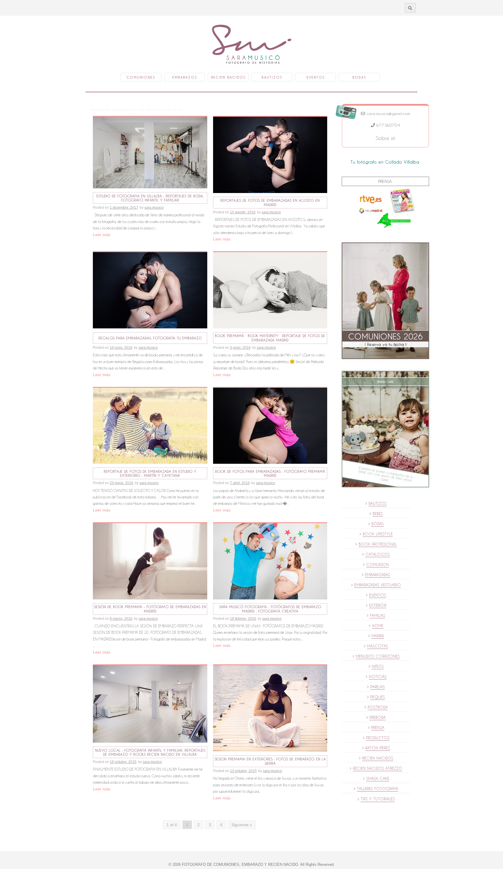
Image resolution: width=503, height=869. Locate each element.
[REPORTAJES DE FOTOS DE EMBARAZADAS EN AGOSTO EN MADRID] (270, 154)
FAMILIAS (377, 615)
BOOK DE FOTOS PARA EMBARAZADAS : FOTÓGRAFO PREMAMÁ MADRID (270, 473)
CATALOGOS (377, 554)
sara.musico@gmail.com (387, 113)
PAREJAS (377, 687)
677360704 (387, 125)
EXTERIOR (377, 605)
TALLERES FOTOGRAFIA (377, 789)
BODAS (377, 524)
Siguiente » (241, 824)
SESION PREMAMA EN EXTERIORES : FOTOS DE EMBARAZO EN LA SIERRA (270, 761)
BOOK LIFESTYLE (378, 534)
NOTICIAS (378, 677)
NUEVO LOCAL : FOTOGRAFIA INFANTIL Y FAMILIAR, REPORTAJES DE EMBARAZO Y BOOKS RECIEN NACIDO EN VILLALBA (150, 752)
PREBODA (377, 717)
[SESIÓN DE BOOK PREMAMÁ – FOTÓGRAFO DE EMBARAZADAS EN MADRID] (150, 561)
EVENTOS (377, 595)
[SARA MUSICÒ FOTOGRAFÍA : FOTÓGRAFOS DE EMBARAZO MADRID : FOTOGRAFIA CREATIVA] (270, 561)
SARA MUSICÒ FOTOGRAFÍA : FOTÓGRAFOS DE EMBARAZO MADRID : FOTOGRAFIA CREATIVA (270, 609)
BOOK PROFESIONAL (378, 544)
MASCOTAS (377, 646)
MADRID (377, 636)
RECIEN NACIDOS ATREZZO (377, 768)
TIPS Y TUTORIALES (378, 799)
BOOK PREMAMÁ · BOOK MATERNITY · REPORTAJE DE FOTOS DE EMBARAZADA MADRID (270, 338)
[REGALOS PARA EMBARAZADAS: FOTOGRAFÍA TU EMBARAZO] (150, 290)
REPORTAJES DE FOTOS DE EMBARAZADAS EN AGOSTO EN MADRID (270, 202)
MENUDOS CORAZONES (378, 656)
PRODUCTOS (377, 738)
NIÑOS (378, 666)
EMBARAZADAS (377, 575)
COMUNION (377, 564)
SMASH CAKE (377, 778)
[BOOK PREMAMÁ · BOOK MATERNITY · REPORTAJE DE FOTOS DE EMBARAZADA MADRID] (270, 290)
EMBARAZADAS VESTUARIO (377, 585)
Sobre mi (385, 138)
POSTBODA (378, 707)
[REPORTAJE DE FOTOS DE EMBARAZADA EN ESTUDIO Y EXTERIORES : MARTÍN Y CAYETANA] (150, 425)
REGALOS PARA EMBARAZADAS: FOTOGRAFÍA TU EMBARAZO (150, 338)
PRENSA (377, 727)
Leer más (101, 234)
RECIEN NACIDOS (377, 758)
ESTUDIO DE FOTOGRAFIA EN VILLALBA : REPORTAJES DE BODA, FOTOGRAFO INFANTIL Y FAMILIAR (150, 198)
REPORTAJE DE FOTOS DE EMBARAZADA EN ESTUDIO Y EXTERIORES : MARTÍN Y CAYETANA (150, 473)
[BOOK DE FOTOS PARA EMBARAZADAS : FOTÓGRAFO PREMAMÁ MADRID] (270, 425)
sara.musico (154, 208)
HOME (377, 626)
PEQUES (377, 697)
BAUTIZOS (378, 503)
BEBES (378, 514)
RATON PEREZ (377, 748)
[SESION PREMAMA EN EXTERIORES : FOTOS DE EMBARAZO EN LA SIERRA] (270, 708)
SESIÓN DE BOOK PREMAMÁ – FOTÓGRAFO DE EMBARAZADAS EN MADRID (150, 609)
